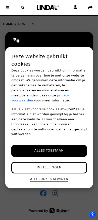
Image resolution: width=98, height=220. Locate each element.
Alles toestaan (49, 151)
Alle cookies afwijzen (49, 179)
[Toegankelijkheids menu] (92, 214)
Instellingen (49, 167)
